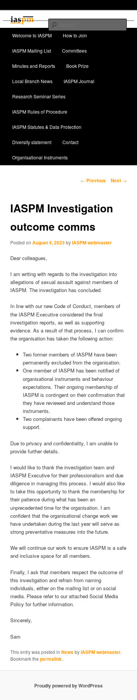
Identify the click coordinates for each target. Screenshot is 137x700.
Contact (70, 142)
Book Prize (77, 66)
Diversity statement (31, 142)
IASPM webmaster (92, 242)
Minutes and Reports (33, 66)
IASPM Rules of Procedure (39, 111)
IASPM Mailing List (31, 50)
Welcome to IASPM (32, 35)
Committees (74, 50)
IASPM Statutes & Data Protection (46, 127)
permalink (51, 658)
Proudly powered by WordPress (68, 685)
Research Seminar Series (38, 96)
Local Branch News (32, 81)
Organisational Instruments (40, 157)
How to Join (75, 35)
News (67, 652)
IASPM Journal (79, 81)
